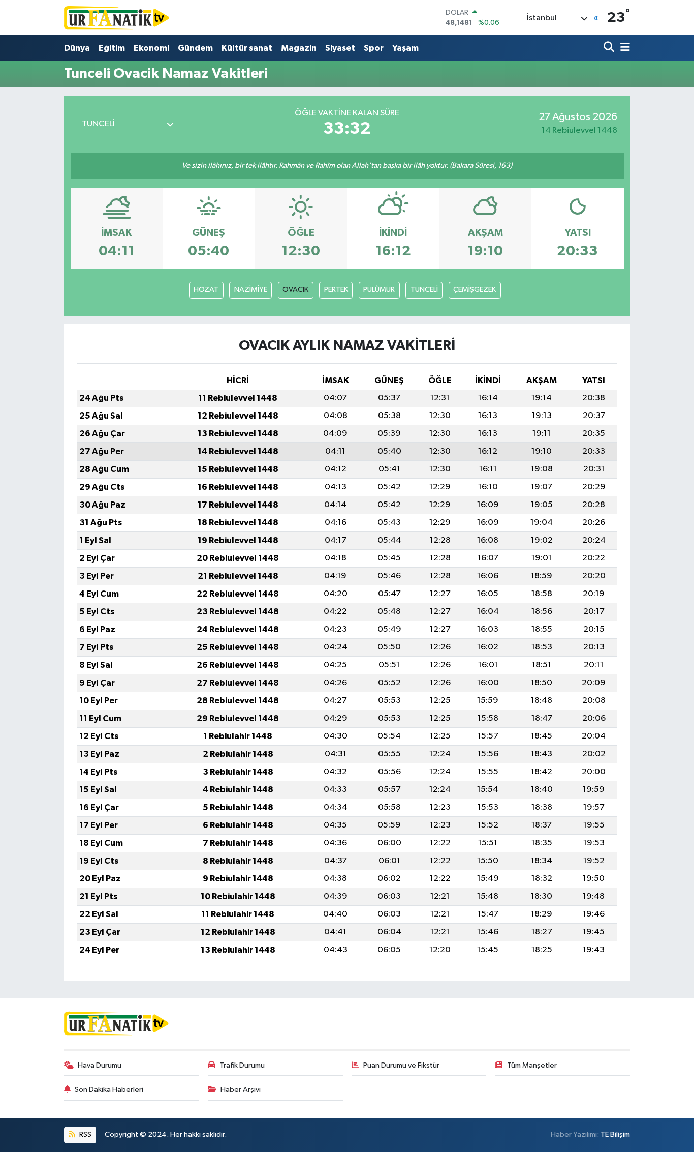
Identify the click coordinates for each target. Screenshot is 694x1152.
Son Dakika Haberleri (109, 1090)
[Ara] (610, 48)
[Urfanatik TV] (117, 17)
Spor (374, 48)
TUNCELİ (424, 289)
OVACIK (295, 289)
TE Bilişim (615, 1134)
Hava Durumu (99, 1065)
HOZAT (206, 289)
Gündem (195, 48)
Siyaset (340, 48)
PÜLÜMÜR (379, 289)
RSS (84, 1134)
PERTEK (336, 289)
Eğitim (112, 48)
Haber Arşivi (240, 1090)
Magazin (299, 48)
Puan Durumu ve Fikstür (401, 1065)
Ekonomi (151, 48)
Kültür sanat (247, 48)
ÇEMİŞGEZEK (474, 289)
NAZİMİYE (250, 289)
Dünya (77, 48)
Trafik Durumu (242, 1065)
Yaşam (405, 48)
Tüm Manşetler (532, 1065)
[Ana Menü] (623, 48)
